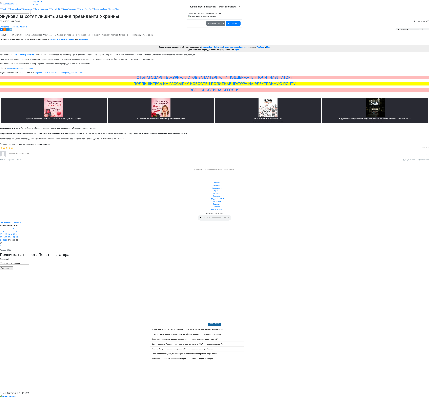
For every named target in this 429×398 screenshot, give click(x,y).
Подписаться (233, 23)
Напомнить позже (216, 23)
